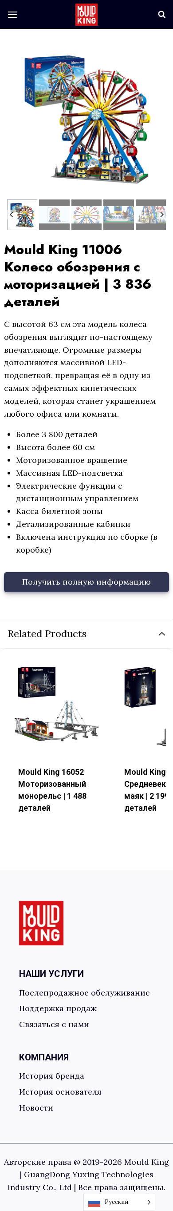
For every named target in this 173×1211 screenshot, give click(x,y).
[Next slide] (161, 214)
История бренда (51, 1076)
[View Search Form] (161, 14)
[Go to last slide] (11, 214)
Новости (36, 1108)
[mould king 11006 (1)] (86, 117)
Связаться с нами (54, 1024)
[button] (22, 214)
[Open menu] (13, 14)
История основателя (60, 1092)
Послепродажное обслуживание (86, 993)
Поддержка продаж (60, 1008)
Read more (41, 837)
